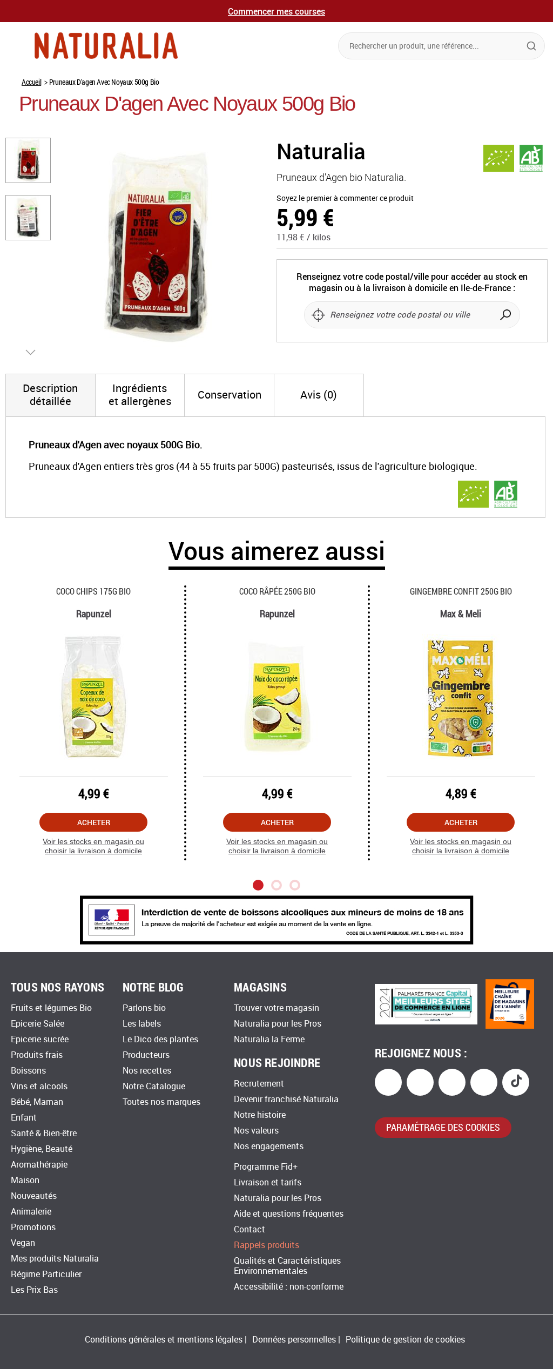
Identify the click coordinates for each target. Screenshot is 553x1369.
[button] (28, 160)
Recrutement (259, 1083)
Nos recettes (147, 1070)
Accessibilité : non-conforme (288, 1287)
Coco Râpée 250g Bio (277, 591)
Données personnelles (294, 1339)
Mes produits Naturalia (55, 1258)
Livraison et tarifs (267, 1182)
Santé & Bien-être (44, 1133)
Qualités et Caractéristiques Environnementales (287, 1266)
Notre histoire (260, 1115)
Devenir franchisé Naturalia (286, 1099)
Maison (25, 1180)
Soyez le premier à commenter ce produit (345, 198)
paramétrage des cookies (443, 1127)
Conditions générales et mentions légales (163, 1339)
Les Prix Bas (34, 1290)
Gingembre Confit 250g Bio (461, 591)
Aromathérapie (39, 1164)
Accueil (31, 82)
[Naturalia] (106, 45)
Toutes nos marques (161, 1102)
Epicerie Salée (37, 1024)
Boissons (28, 1070)
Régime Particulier (46, 1274)
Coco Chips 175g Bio (93, 591)
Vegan (23, 1243)
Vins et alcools (39, 1086)
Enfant (24, 1117)
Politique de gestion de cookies (405, 1339)
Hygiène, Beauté (41, 1149)
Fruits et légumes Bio (51, 1008)
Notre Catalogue (154, 1086)
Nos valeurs (256, 1130)
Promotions (33, 1227)
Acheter (93, 822)
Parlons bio (144, 1008)
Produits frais (37, 1055)
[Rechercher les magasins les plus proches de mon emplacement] (318, 315)
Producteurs (146, 1055)
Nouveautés (34, 1196)
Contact (249, 1229)
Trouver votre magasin (276, 1008)
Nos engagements (269, 1146)
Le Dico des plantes (160, 1039)
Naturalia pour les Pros (277, 1024)
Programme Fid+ (266, 1167)
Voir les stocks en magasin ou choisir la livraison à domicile (93, 846)
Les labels (142, 1024)
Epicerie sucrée (40, 1039)
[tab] (50, 395)
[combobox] (441, 45)
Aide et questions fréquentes (288, 1214)
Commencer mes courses (276, 11)
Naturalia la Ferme (269, 1039)
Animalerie (31, 1211)
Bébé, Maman (37, 1102)
